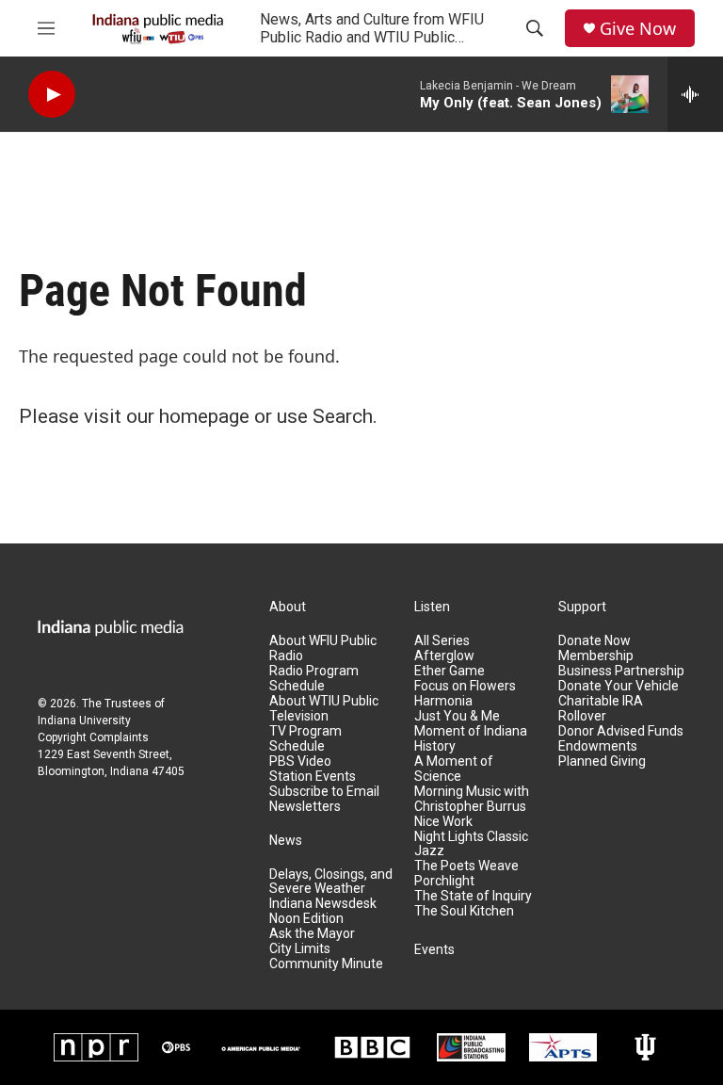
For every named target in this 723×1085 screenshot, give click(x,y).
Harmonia (443, 701)
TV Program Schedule (305, 738)
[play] (52, 94)
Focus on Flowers (465, 686)
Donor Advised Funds (620, 731)
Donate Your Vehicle (618, 686)
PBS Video (300, 761)
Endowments (597, 746)
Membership (596, 656)
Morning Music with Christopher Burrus (471, 799)
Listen (432, 607)
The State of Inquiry (473, 896)
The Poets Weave (466, 866)
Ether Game (449, 671)
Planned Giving (602, 761)
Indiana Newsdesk (323, 904)
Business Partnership (621, 671)
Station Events (312, 776)
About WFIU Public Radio (323, 648)
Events (434, 950)
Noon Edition (306, 919)
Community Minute (326, 964)
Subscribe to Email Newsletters (324, 799)
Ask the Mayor (312, 934)
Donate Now (594, 641)
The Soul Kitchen (464, 911)
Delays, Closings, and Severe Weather (331, 882)
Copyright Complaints (93, 737)
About (287, 607)
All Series (442, 641)
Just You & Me (457, 716)
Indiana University (84, 720)
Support (582, 607)
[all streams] (695, 94)
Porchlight (444, 881)
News (285, 841)
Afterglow (444, 656)
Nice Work (443, 822)
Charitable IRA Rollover (600, 708)
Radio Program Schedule (314, 678)
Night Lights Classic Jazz (471, 844)
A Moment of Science (453, 769)
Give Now (638, 29)
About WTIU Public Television (323, 708)
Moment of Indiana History (470, 738)
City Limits (299, 949)
